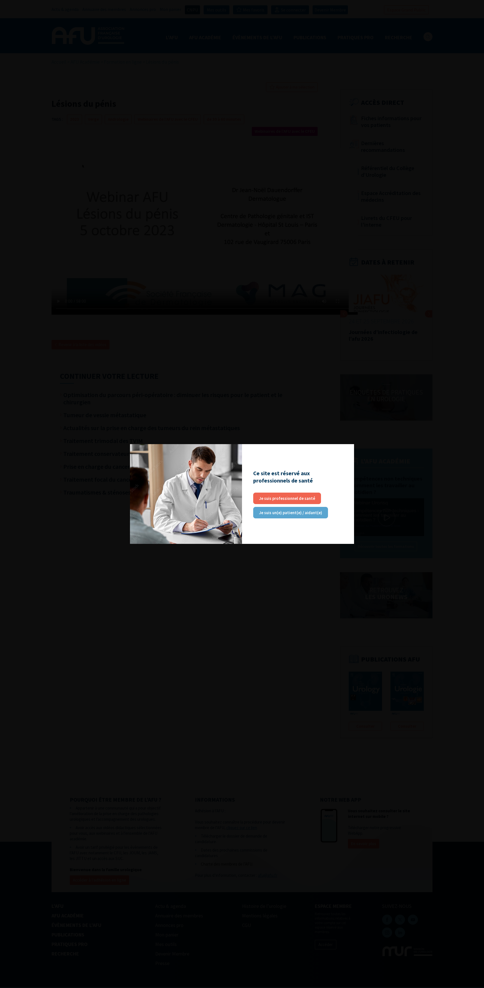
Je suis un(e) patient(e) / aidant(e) (290, 512)
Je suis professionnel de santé (287, 498)
